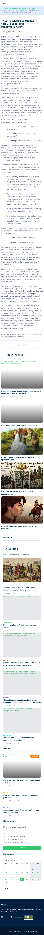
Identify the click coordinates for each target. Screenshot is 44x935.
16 (38, 873)
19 (16, 876)
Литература (22, 11)
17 (6, 876)
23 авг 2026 (8, 631)
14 (27, 873)
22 (32, 876)
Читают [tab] (6, 554)
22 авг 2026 (8, 668)
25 (11, 879)
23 (38, 876)
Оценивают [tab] (25, 554)
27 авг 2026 (8, 786)
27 (22, 879)
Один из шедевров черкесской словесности (19, 425)
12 (16, 873)
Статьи (13, 11)
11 (11, 873)
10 (6, 873)
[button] (42, 3)
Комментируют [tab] (15, 554)
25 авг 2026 (8, 816)
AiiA (20, 931)
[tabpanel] (22, 651)
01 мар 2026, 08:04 (9, 32)
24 (6, 879)
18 (11, 876)
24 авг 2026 (8, 706)
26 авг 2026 (8, 801)
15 (32, 873)
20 (22, 876)
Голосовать (22, 848)
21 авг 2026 (8, 593)
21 (27, 876)
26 (16, 879)
